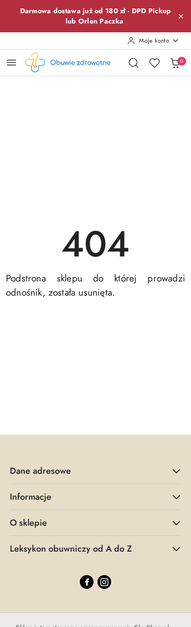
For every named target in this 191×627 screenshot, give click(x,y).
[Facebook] (87, 582)
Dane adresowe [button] (40, 470)
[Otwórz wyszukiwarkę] (133, 62)
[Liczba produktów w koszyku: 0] (174, 62)
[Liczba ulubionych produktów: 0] (154, 62)
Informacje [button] (30, 496)
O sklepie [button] (28, 522)
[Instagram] (104, 582)
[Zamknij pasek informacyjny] (180, 16)
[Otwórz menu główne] (11, 62)
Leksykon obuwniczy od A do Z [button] (71, 548)
